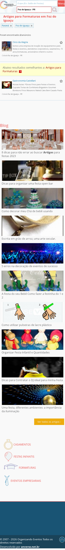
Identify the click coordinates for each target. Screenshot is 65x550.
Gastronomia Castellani (24, 80)
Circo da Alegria (20, 42)
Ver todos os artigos (49, 421)
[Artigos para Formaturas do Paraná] (31, 26)
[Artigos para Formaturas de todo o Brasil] (11, 26)
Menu (61, 3)
